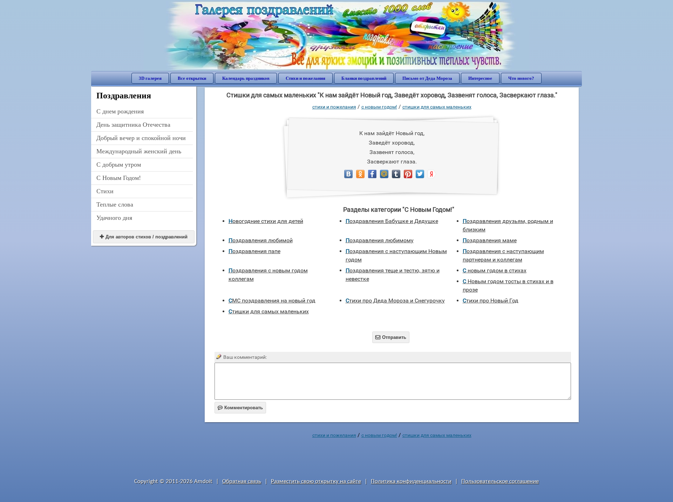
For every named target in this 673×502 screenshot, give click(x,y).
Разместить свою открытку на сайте (316, 481)
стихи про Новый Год (490, 300)
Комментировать (240, 407)
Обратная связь (241, 481)
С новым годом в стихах (494, 270)
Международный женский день (138, 151)
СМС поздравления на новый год (272, 300)
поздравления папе (254, 251)
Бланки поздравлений (363, 78)
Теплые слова (114, 204)
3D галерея (150, 78)
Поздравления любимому (380, 240)
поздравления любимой (261, 240)
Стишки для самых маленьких (436, 107)
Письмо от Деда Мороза (427, 78)
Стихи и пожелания (305, 78)
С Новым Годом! (118, 177)
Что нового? (521, 78)
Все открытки (192, 78)
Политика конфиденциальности (411, 481)
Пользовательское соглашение (500, 481)
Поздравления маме (490, 240)
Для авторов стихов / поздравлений (144, 236)
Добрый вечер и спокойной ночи (141, 137)
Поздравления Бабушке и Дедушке (392, 221)
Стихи (105, 191)
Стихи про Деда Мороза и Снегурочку (395, 300)
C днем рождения (120, 111)
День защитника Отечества (133, 124)
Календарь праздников (246, 78)
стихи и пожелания (334, 107)
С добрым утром (118, 164)
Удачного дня (114, 217)
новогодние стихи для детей (266, 221)
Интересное (480, 78)
